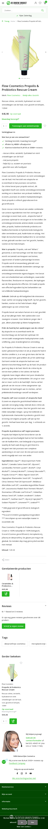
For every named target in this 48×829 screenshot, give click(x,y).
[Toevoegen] (5, 594)
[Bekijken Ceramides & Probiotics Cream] (10, 577)
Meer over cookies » (24, 827)
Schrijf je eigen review (13, 626)
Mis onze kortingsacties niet (24, 778)
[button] (19, 78)
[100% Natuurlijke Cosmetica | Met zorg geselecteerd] (19, 3)
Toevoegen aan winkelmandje (25, 126)
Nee (32, 822)
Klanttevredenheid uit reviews (24, 147)
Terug (6, 21)
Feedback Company (17, 763)
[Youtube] (31, 773)
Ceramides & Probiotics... (7, 584)
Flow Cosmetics (13, 95)
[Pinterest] (26, 773)
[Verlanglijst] (40, 3)
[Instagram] (22, 773)
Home (13, 21)
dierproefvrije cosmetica (14, 643)
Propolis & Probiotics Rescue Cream (11, 688)
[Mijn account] (35, 3)
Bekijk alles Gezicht (31, 95)
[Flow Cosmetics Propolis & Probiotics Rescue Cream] (12, 673)
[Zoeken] (42, 10)
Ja (22, 822)
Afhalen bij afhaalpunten (18, 144)
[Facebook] (17, 773)
